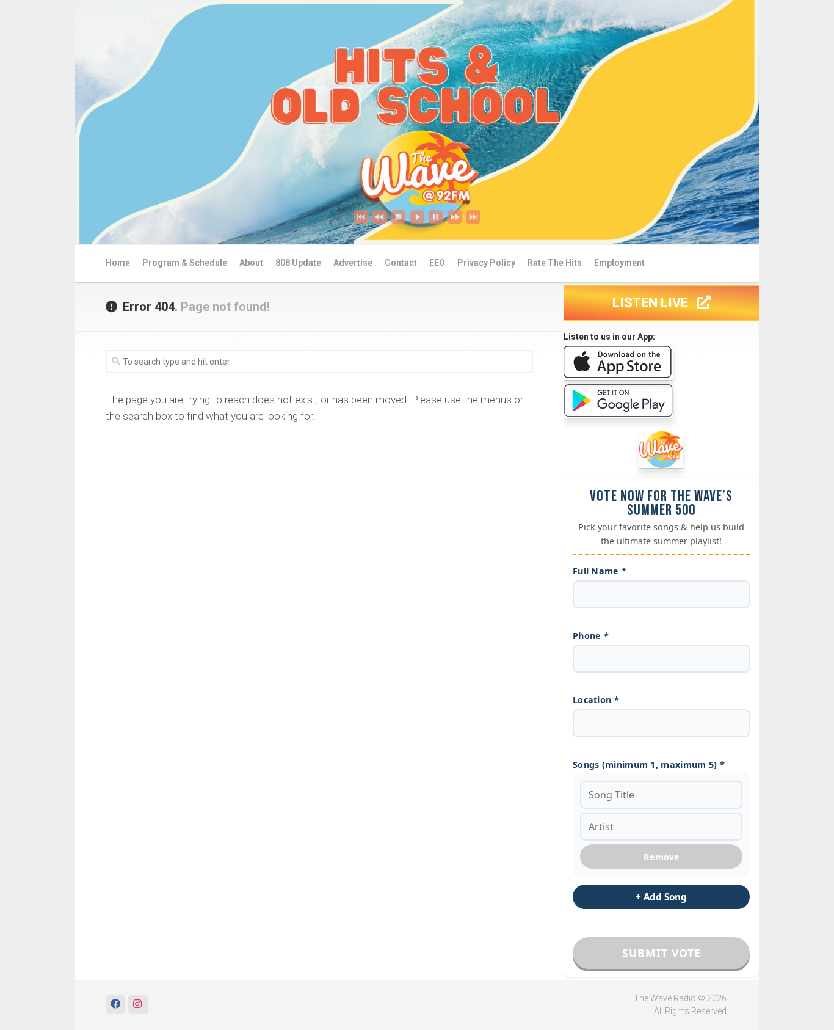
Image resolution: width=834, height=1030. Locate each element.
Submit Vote (661, 953)
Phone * (591, 635)
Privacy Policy (486, 263)
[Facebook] (115, 1004)
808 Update (298, 263)
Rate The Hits (555, 263)
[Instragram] (138, 1004)
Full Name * (599, 571)
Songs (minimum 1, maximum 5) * (649, 764)
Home (118, 263)
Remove (662, 857)
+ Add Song (661, 897)
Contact (401, 263)
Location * (596, 700)
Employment (619, 263)
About (251, 263)
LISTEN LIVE (651, 302)
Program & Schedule (184, 263)
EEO (437, 263)
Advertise (352, 263)
